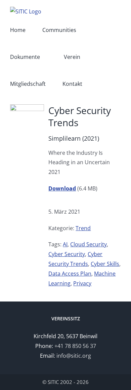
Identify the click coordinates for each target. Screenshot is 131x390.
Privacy (82, 283)
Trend (83, 228)
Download (62, 188)
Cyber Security (66, 254)
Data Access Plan (69, 273)
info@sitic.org (73, 355)
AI (65, 244)
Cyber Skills (105, 264)
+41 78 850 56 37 (75, 346)
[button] (101, 83)
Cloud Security (88, 244)
